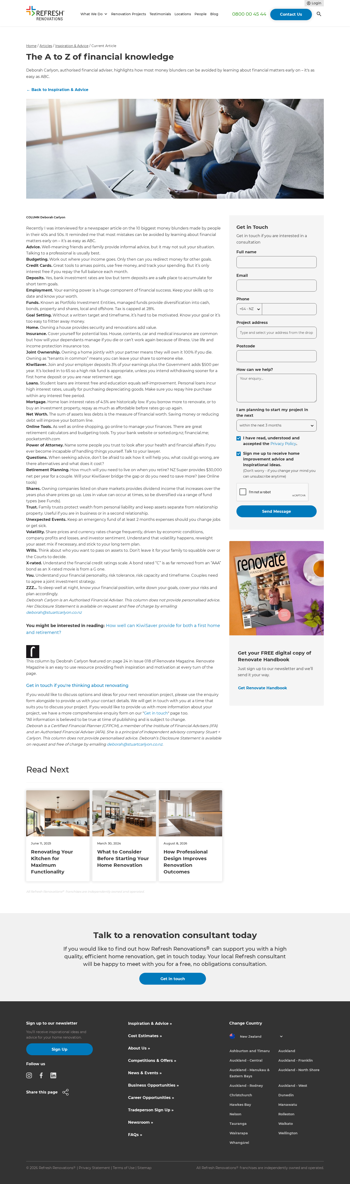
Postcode (245, 346)
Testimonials (160, 14)
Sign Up (59, 1049)
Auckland (286, 1051)
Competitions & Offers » (152, 1060)
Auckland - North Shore (299, 1070)
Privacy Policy (283, 443)
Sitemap (144, 1168)
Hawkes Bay (240, 1105)
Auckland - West (292, 1085)
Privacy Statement (94, 1168)
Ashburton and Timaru (250, 1051)
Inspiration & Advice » (150, 1023)
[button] (93, 14)
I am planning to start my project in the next (272, 412)
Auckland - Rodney (246, 1085)
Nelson (235, 1114)
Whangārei (239, 1143)
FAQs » (135, 1134)
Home (31, 46)
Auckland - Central (246, 1060)
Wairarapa (239, 1133)
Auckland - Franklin (295, 1060)
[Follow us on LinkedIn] (54, 1075)
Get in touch (156, 713)
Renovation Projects (128, 14)
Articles (46, 46)
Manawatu (287, 1105)
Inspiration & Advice (71, 46)
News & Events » (145, 1073)
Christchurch (241, 1095)
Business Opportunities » (153, 1085)
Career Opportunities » (151, 1097)
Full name (246, 252)
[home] (47, 14)
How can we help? (254, 369)
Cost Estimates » (145, 1036)
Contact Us (291, 14)
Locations (183, 14)
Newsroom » (140, 1122)
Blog (214, 14)
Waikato (285, 1124)
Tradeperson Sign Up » (151, 1110)
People (201, 14)
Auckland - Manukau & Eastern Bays (250, 1073)
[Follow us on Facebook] (42, 1075)
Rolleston (286, 1114)
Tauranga (238, 1124)
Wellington (288, 1133)
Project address (252, 322)
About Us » (139, 1048)
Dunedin (286, 1095)
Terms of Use (124, 1168)
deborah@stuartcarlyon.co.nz (54, 612)
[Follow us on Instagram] (30, 1075)
